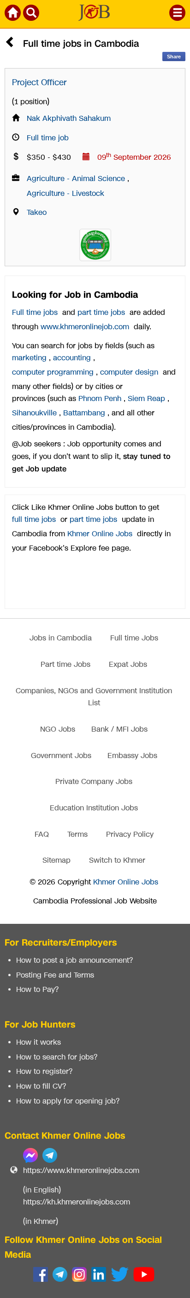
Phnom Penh (99, 399)
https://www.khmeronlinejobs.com (81, 1171)
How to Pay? (37, 990)
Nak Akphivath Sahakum (69, 119)
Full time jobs (35, 313)
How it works (38, 1042)
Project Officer (39, 82)
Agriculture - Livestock (65, 194)
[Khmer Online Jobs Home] (13, 14)
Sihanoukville (34, 413)
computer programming (53, 372)
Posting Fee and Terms (55, 975)
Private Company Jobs (93, 782)
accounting (72, 358)
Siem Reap (146, 399)
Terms (77, 835)
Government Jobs (61, 756)
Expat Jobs (128, 665)
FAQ (42, 835)
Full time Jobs (134, 638)
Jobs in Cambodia (61, 638)
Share (174, 56)
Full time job (48, 138)
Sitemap (56, 860)
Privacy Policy (130, 835)
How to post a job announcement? (74, 961)
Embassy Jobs (132, 756)
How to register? (44, 1072)
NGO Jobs (57, 729)
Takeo (37, 213)
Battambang (84, 413)
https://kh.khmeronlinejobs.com (76, 1202)
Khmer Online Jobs (99, 534)
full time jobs (34, 520)
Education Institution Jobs (94, 808)
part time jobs (101, 313)
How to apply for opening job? (67, 1101)
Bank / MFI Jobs (119, 729)
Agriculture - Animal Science (76, 179)
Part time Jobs (65, 665)
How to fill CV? (41, 1086)
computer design (129, 372)
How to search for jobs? (56, 1057)
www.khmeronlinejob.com (85, 327)
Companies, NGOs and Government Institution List (94, 697)
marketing (29, 358)
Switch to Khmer (117, 860)
